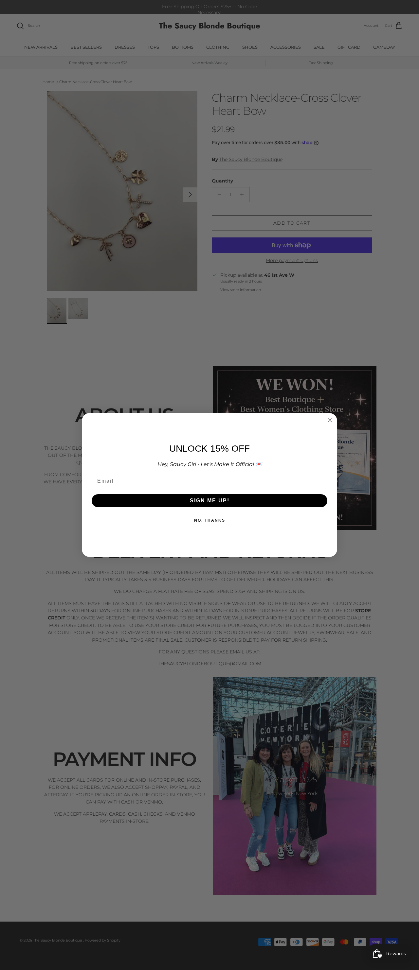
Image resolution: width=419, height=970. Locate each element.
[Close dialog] (330, 420)
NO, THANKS (209, 520)
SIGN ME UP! (209, 500)
